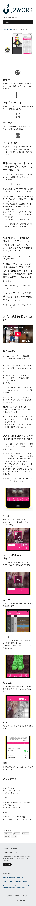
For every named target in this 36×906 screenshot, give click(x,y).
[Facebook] (12, 900)
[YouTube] (21, 900)
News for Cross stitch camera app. (13, 877)
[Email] (24, 900)
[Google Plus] (15, 900)
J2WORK (5, 29)
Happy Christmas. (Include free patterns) (15, 881)
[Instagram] (18, 900)
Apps (10, 29)
